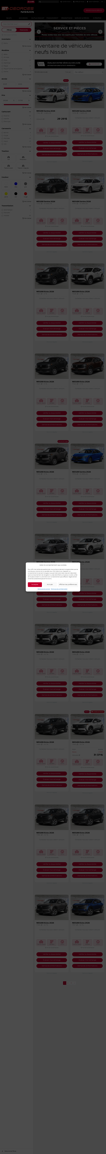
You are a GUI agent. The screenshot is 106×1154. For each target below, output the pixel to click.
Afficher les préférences (68, 585)
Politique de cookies (44, 589)
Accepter (34, 585)
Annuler (50, 585)
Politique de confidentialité (59, 589)
